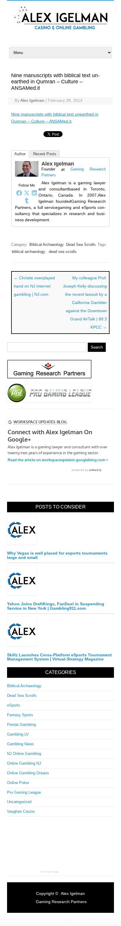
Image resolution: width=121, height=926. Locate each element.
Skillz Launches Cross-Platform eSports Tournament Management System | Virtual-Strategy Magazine (59, 657)
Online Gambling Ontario (28, 773)
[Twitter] (26, 192)
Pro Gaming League (24, 792)
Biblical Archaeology (46, 244)
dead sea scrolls (63, 251)
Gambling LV (18, 734)
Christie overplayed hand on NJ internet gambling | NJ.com (34, 286)
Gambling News (20, 744)
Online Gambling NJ (24, 763)
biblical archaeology (28, 251)
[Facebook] (19, 192)
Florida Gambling (21, 724)
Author (20, 154)
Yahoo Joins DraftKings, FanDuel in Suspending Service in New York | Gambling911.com (55, 606)
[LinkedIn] (34, 192)
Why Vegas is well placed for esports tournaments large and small (57, 555)
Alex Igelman (32, 100)
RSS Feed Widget (49, 872)
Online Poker (18, 782)
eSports (13, 705)
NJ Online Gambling (24, 753)
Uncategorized (19, 802)
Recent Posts (44, 154)
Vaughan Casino (21, 811)
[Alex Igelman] (60, 31)
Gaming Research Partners (61, 901)
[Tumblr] (26, 200)
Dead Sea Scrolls (81, 244)
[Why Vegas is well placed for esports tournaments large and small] (60, 531)
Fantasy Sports (20, 715)
